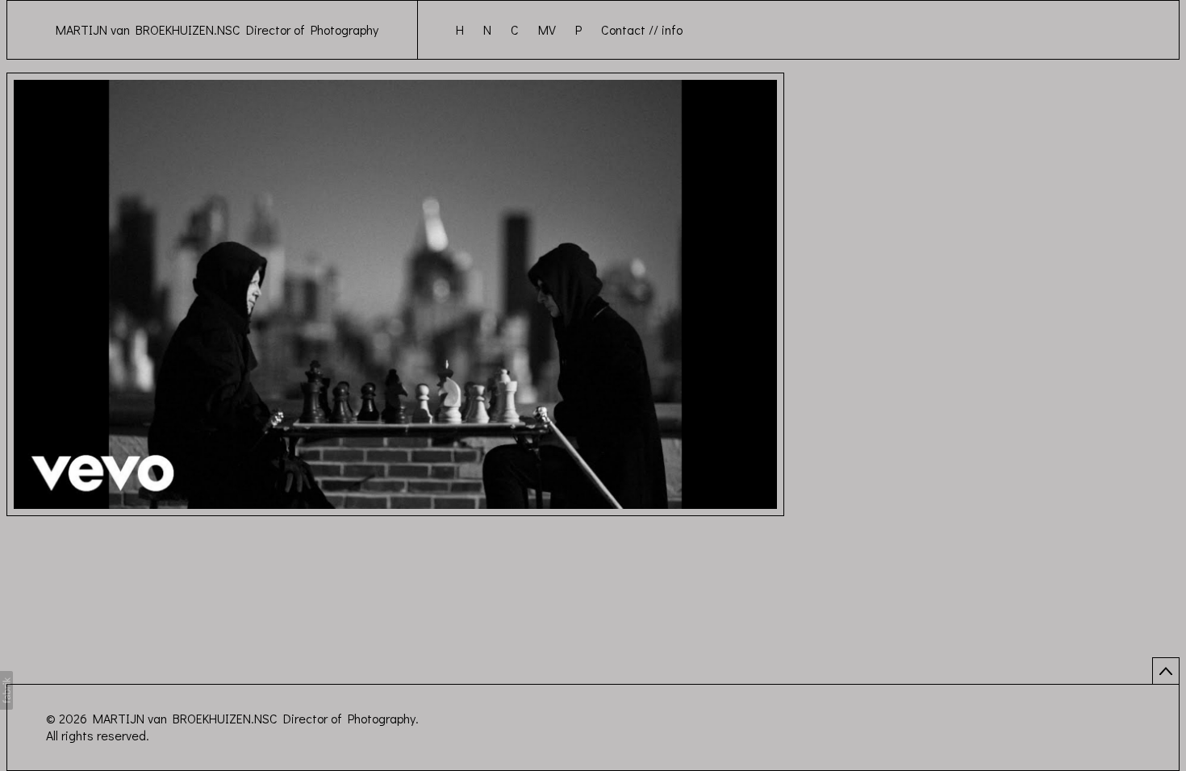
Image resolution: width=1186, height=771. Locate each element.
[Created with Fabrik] (6, 690)
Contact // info (642, 29)
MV (547, 29)
